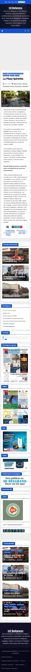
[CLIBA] (15, 464)
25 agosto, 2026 (10, 559)
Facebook (22, 660)
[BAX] (15, 441)
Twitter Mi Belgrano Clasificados (9, 668)
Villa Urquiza (12, 606)
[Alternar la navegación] (28, 31)
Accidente (6, 550)
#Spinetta (25, 86)
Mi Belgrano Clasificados (7, 664)
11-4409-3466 (11, 323)
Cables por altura (12, 296)
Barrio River (6, 75)
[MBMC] (15, 407)
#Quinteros (18, 86)
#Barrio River (18, 84)
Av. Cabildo (19, 550)
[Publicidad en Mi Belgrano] (15, 481)
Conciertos (12, 604)
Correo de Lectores (14, 590)
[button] (25, 31)
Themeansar (15, 653)
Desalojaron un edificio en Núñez (14, 277)
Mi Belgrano (15, 7)
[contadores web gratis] (14, 530)
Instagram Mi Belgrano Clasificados (10, 660)
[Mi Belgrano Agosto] (15, 365)
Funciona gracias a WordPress (10, 651)
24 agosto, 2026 (10, 596)
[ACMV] (13, 510)
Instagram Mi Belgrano (6, 657)
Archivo (5, 73)
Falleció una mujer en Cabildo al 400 (14, 260)
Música (12, 75)
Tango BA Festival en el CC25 (15, 610)
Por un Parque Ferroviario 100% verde (21, 232)
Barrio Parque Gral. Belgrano (16, 73)
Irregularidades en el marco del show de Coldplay (10, 233)
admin (20, 559)
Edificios (12, 570)
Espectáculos (20, 604)
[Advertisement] (15, 49)
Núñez (17, 570)
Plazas (17, 75)
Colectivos (7, 552)
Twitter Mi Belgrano (19, 664)
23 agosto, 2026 (10, 614)
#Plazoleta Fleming (8, 86)
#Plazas (24, 84)
